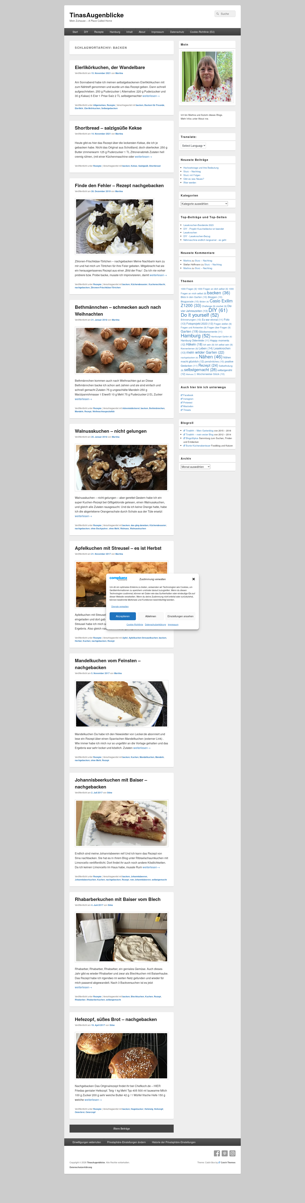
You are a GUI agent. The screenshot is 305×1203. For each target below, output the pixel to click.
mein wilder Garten (205, 352)
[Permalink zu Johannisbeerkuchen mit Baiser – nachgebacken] (121, 849)
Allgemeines (99, 105)
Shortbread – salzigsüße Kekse (108, 127)
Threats (187, 410)
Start (75, 32)
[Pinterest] (225, 1153)
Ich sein (208, 344)
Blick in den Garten (194, 297)
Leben (206, 348)
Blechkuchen (137, 996)
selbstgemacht (159, 879)
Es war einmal (212, 319)
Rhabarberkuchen (96, 999)
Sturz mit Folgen (191, 175)
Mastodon (188, 406)
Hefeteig (149, 1108)
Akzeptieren (123, 616)
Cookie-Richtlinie (135, 624)
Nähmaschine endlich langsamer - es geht (204, 240)
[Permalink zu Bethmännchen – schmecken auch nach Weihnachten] (121, 376)
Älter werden (189, 182)
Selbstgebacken (109, 108)
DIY (86, 32)
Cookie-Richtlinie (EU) (202, 32)
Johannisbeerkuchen (85, 879)
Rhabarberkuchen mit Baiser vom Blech (118, 899)
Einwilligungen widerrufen (87, 1142)
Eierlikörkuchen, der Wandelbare (110, 67)
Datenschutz (177, 32)
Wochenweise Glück (211, 374)
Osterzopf (90, 1112)
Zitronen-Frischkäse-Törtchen (106, 287)
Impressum (173, 624)
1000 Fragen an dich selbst (213, 288)
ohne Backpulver (99, 528)
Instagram (188, 398)
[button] (193, 579)
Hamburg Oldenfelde (195, 340)
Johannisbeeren (139, 876)
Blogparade (190, 301)
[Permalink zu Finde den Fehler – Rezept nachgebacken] (114, 257)
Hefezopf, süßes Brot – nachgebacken (116, 1019)
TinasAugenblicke (97, 14)
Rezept (87, 411)
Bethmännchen (157, 408)
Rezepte (99, 32)
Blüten (204, 301)
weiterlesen (151, 96)
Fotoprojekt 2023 (199, 323)
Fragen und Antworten (194, 327)
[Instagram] (232, 1153)
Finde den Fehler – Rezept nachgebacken (119, 185)
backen (139, 105)
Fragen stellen (223, 323)
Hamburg (115, 32)
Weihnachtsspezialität (103, 411)
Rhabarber (80, 999)
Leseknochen (190, 232)
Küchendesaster (139, 284)
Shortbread (154, 165)
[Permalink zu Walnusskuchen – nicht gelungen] (121, 493)
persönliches (214, 361)
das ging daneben (139, 525)
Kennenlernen (189, 348)
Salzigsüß (143, 165)
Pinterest (187, 402)
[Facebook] (217, 1153)
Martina (119, 73)
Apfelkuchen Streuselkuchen (143, 637)
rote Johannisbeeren (140, 879)
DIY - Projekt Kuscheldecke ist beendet (203, 228)
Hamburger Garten (221, 336)
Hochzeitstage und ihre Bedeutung (201, 167)
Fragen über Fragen (219, 327)
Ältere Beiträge (121, 1128)
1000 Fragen (189, 288)
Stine (109, 792)
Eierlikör (79, 108)
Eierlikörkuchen (92, 108)
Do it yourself (200, 314)
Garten (189, 331)
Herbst (78, 640)
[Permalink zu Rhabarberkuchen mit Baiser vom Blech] (121, 964)
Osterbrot (80, 1112)
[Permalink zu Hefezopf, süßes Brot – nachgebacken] (121, 1081)
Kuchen (87, 640)
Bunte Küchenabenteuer (198, 445)
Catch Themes (228, 1162)
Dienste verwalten (120, 606)
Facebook (188, 395)
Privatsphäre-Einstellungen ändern (126, 1142)
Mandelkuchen (147, 757)
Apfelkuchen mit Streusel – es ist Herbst (118, 548)
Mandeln (79, 411)
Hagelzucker (137, 1108)
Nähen (211, 356)
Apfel (125, 637)
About (142, 32)
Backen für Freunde (154, 105)
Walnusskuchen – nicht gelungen (111, 431)
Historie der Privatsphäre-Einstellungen (174, 1142)
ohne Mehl (114, 528)
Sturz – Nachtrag (192, 171)
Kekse (134, 165)
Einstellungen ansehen (180, 616)
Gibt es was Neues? (193, 178)
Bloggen (215, 297)
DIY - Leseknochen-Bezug (196, 236)
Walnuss (124, 528)
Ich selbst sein (224, 344)
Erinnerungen (191, 319)
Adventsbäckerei (131, 408)
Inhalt (129, 32)
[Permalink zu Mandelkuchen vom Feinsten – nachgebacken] (121, 729)
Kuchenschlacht (157, 284)
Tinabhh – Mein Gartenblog (199, 430)
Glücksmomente (210, 331)
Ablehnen (150, 616)
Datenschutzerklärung (155, 624)
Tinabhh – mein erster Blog (199, 434)
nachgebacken (82, 287)
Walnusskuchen (138, 528)
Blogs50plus (192, 438)
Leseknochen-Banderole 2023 (198, 225)
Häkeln (194, 344)
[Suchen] (217, 14)
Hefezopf (158, 1108)
